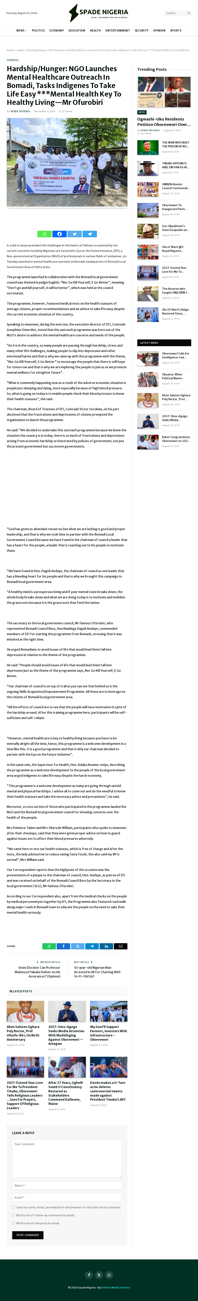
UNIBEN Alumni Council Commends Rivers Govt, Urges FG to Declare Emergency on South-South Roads (176, 186)
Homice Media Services (115, 1287)
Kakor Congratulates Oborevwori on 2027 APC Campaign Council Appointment (176, 439)
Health (95, 30)
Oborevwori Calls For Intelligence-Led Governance (175, 355)
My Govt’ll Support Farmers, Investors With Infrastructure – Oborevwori (108, 1033)
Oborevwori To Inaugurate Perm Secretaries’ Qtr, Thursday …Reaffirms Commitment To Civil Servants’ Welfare (176, 207)
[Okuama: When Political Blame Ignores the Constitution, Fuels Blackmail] (148, 379)
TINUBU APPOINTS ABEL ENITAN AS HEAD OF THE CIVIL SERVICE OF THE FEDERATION (176, 165)
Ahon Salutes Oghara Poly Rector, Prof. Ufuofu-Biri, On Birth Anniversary (23, 1033)
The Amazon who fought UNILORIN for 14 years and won (176, 291)
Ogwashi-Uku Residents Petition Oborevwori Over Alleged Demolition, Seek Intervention (162, 122)
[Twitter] (74, 234)
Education (77, 30)
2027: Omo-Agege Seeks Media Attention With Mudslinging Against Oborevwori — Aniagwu (66, 1035)
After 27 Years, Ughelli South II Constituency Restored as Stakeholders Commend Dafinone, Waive (65, 1093)
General (13, 60)
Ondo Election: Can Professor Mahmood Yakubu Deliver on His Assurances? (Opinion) (37, 972)
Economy (57, 30)
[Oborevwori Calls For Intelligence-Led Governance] (148, 358)
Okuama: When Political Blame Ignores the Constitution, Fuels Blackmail (175, 376)
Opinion (159, 30)
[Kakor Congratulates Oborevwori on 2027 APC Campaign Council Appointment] (148, 442)
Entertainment (118, 30)
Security (141, 30)
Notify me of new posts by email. (38, 1223)
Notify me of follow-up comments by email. (45, 1215)
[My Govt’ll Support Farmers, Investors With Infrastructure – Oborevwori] (108, 1011)
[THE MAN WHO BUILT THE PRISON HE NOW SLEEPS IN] (148, 147)
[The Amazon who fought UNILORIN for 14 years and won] (148, 293)
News (20, 30)
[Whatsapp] (44, 234)
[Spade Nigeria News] (99, 13)
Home (10, 50)
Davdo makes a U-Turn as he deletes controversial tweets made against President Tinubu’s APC (108, 1091)
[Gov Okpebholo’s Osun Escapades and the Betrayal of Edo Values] (148, 231)
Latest (20, 50)
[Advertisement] (67, 490)
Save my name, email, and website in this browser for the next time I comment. (68, 1207)
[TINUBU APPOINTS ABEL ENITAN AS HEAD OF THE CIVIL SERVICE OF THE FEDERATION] (148, 168)
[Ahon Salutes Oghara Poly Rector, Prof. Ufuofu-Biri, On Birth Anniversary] (25, 1011)
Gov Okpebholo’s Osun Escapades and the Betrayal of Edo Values (175, 228)
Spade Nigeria (20, 111)
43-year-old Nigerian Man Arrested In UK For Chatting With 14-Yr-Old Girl (97, 972)
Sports (176, 30)
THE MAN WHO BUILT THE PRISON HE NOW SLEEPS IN (176, 144)
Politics (38, 30)
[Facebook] (59, 234)
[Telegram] (90, 234)
